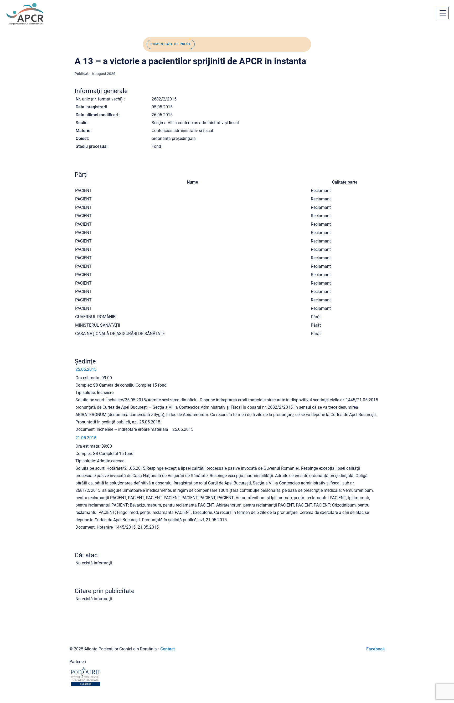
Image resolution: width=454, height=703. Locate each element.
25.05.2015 (85, 369)
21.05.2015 (85, 437)
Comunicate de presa (171, 44)
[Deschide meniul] (443, 13)
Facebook (375, 648)
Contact (167, 648)
